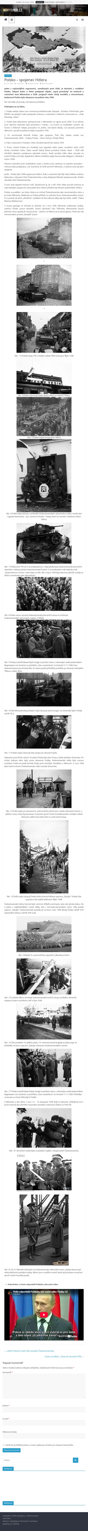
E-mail (6, 1418)
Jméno (6, 1405)
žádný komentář (33, 83)
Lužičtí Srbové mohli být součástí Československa (29, 1350)
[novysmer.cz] (44, 5)
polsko (51, 83)
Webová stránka (10, 1432)
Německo (45, 83)
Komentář (8, 1372)
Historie (8, 76)
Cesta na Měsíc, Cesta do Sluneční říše (64, 1356)
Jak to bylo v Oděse (51, 2)
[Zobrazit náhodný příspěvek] (82, 19)
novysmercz (21, 83)
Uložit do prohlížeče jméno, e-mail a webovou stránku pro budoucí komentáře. (40, 1445)
